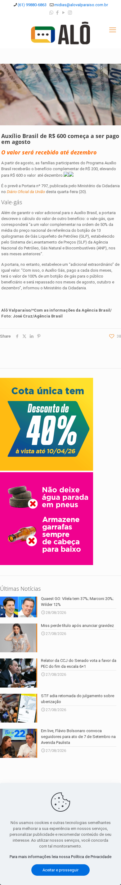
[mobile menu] (112, 30)
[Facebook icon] (57, 12)
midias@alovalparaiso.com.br (81, 4)
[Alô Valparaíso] (60, 33)
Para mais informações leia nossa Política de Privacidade (60, 856)
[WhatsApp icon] (51, 12)
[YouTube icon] (63, 12)
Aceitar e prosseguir (60, 870)
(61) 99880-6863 (32, 4)
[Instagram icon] (70, 12)
